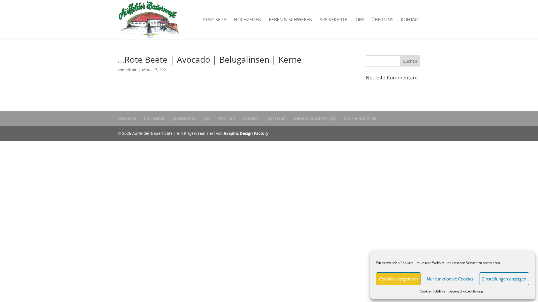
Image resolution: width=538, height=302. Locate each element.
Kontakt (410, 20)
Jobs (359, 20)
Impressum (276, 118)
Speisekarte (333, 20)
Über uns (382, 20)
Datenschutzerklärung (465, 291)
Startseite (215, 20)
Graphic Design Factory (246, 133)
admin (132, 69)
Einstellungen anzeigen (504, 279)
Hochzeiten (247, 20)
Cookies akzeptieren (398, 279)
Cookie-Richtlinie (433, 291)
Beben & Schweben (290, 20)
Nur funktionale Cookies (450, 279)
